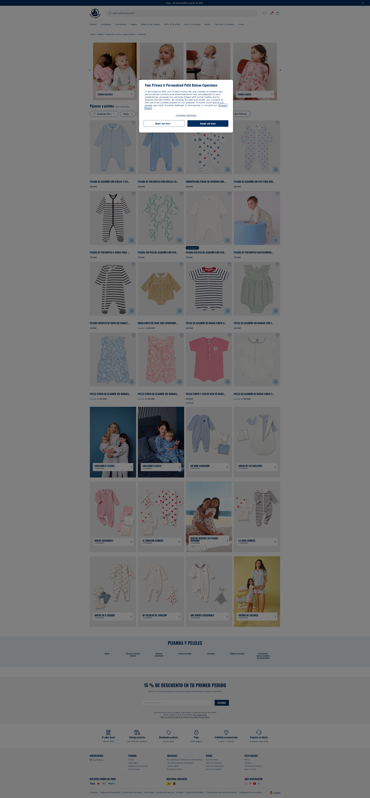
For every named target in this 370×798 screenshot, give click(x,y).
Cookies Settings (186, 115)
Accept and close (208, 123)
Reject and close (162, 123)
